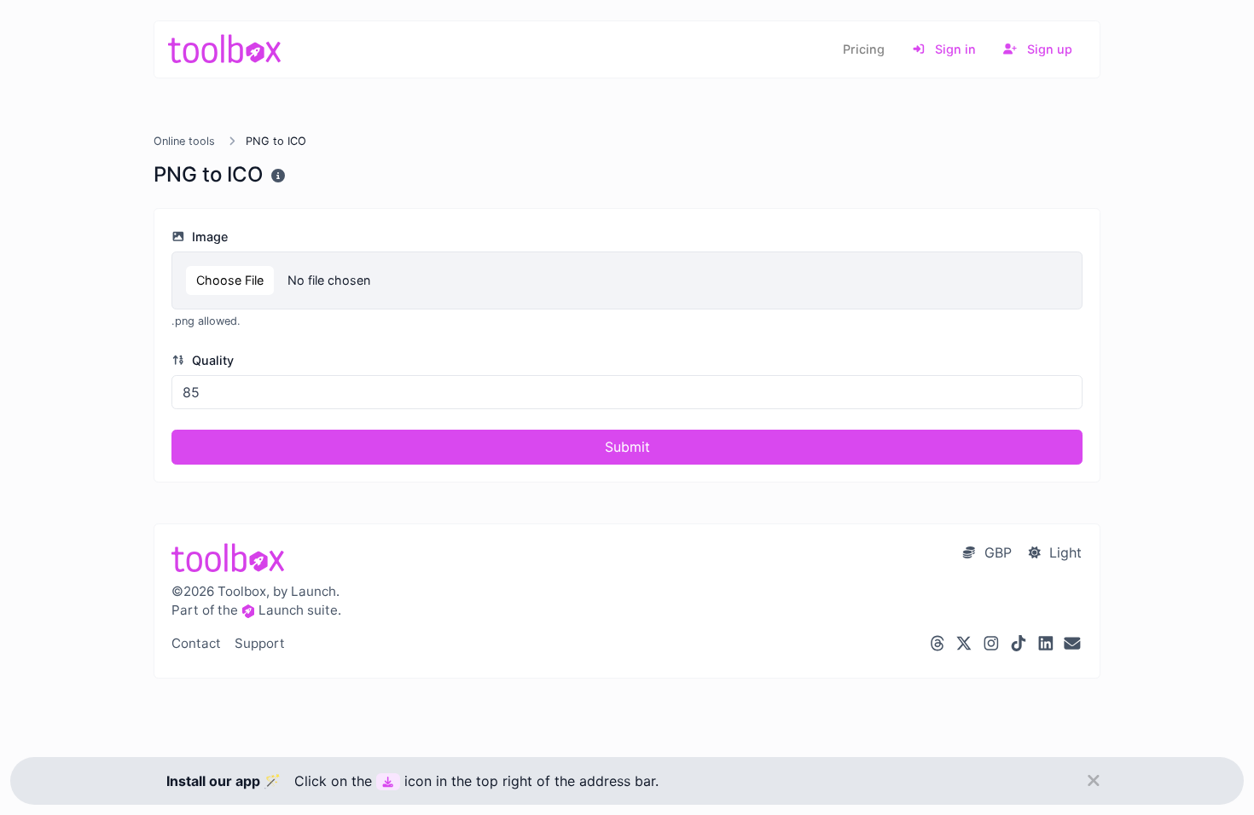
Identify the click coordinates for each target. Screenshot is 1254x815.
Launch (281, 610)
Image (208, 236)
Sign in (954, 49)
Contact (196, 643)
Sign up (1048, 49)
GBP (996, 552)
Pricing (864, 49)
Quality (211, 360)
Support (260, 643)
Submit (627, 446)
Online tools (184, 141)
